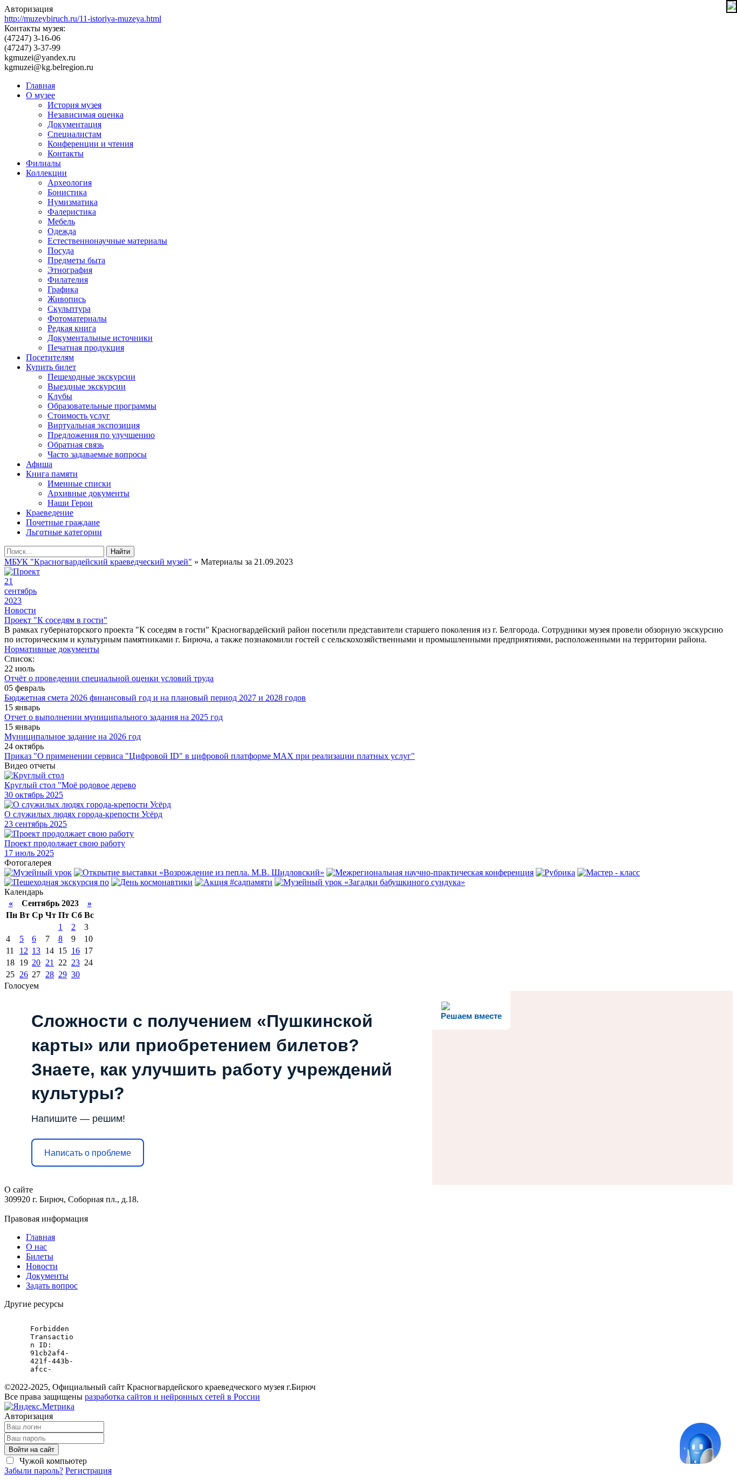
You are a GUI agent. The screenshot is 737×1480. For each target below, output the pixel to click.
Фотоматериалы (77, 318)
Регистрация (88, 1470)
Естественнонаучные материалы (107, 240)
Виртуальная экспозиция (93, 425)
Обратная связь (75, 444)
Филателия (67, 279)
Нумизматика (72, 202)
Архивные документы (88, 493)
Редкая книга (71, 328)
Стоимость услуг (78, 415)
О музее (40, 95)
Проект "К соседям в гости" (55, 620)
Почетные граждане (63, 522)
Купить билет (51, 367)
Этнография (69, 270)
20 (36, 962)
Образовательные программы (101, 405)
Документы (47, 1275)
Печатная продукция (85, 347)
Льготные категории (64, 532)
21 (49, 962)
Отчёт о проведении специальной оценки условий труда (109, 678)
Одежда (61, 231)
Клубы (59, 396)
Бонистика (67, 192)
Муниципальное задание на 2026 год (72, 736)
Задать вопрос (52, 1285)
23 (75, 962)
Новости (20, 610)
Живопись (66, 299)
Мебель (61, 221)
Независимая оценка (85, 114)
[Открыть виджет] (700, 1443)
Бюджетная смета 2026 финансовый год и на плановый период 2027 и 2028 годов (155, 697)
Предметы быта (76, 260)
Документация (74, 124)
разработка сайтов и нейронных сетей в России (172, 1396)
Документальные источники (100, 337)
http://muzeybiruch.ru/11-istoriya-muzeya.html (82, 18)
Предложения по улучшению (101, 435)
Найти (120, 551)
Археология (69, 182)
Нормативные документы (51, 649)
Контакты (65, 153)
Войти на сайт (31, 1449)
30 (75, 974)
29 (62, 974)
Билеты (39, 1256)
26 (23, 974)
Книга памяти (52, 473)
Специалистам (74, 134)
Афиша (39, 464)
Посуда (60, 250)
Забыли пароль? (33, 1470)
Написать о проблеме (87, 1152)
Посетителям (50, 357)
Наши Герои (70, 503)
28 (49, 974)
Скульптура (69, 308)
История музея (74, 104)
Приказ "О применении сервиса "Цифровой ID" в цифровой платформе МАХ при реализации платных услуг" (209, 755)
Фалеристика (71, 211)
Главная (40, 85)
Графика (62, 289)
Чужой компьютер (52, 1460)
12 (23, 950)
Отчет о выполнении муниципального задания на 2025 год (113, 717)
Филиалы (43, 163)
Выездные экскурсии (86, 386)
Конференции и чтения (90, 143)
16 (75, 950)
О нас (36, 1246)
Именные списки (79, 483)
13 (36, 950)
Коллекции (46, 172)
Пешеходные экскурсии (91, 376)
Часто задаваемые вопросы (97, 454)
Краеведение (49, 512)
